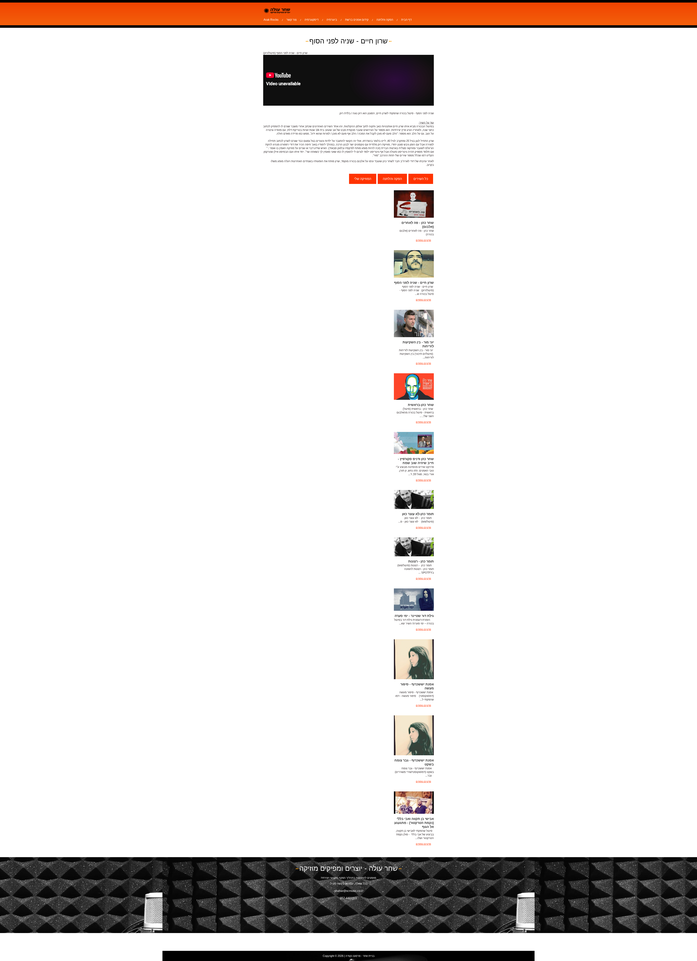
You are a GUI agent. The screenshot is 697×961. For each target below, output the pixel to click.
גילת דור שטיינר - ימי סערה (414, 616)
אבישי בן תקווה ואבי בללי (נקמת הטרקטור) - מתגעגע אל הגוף (414, 823)
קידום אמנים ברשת (356, 19)
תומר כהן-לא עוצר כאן (418, 514)
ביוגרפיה (332, 19)
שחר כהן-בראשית (421, 405)
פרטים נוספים (423, 240)
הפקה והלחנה (384, 19)
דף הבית (406, 19)
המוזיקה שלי (362, 179)
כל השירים (420, 179)
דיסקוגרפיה (312, 19)
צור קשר (291, 19)
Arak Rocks (271, 19)
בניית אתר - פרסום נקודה (360, 955)
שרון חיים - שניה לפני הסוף (414, 283)
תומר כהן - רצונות (421, 561)
